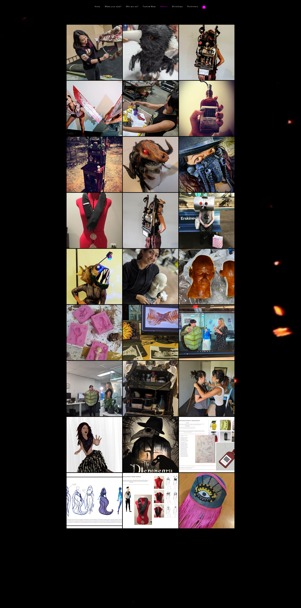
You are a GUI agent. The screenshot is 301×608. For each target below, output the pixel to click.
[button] (204, 6)
